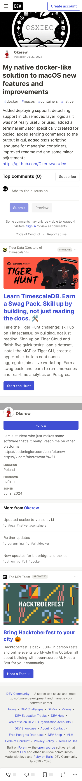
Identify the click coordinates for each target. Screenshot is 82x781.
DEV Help (57, 715)
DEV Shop (55, 734)
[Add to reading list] (47, 774)
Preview (42, 208)
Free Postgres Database (26, 734)
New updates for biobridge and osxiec (35, 558)
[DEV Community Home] (17, 6)
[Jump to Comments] (29, 774)
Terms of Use (67, 741)
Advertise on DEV (21, 722)
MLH (69, 734)
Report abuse (56, 234)
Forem (22, 747)
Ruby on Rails (43, 756)
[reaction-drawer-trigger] (11, 774)
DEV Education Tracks (31, 715)
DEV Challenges (32, 709)
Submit (19, 208)
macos (28, 101)
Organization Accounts (54, 722)
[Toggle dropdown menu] (75, 249)
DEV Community (18, 693)
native (67, 101)
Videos (66, 709)
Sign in (31, 226)
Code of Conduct (28, 234)
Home (12, 709)
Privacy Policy (44, 741)
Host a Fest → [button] (18, 674)
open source (46, 747)
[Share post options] (75, 774)
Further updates (26, 540)
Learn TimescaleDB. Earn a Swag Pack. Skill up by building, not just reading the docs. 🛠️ (39, 307)
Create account (64, 6)
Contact (59, 728)
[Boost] (63, 774)
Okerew (21, 52)
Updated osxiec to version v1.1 (28, 522)
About (44, 728)
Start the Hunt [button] (19, 386)
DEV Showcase (25, 728)
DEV (23, 752)
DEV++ (52, 709)
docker (11, 101)
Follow (41, 425)
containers (48, 101)
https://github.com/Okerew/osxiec (34, 163)
